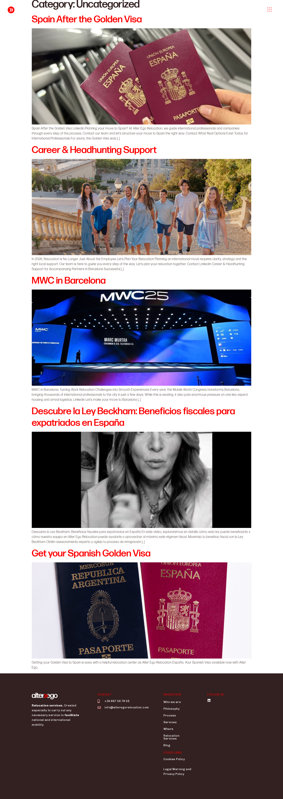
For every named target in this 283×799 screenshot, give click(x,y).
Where (168, 729)
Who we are (172, 702)
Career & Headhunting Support (94, 150)
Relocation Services (171, 737)
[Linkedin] (209, 700)
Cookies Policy (174, 759)
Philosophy (171, 709)
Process (169, 715)
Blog (166, 745)
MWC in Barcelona (69, 280)
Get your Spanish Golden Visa (91, 553)
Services (170, 722)
